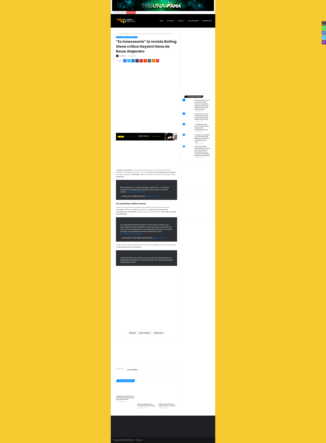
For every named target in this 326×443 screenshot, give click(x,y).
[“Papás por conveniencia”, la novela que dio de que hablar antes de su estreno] (125, 389)
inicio (161, 20)
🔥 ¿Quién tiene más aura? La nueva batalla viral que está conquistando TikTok (201, 127)
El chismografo (125, 33)
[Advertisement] (146, 154)
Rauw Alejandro (145, 333)
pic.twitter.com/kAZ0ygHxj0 (131, 234)
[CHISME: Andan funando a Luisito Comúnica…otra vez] (167, 393)
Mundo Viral (127, 37)
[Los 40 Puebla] (126, 21)
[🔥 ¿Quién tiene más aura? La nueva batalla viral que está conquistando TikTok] (188, 128)
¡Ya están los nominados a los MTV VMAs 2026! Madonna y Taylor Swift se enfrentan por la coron (202, 138)
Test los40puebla (193, 20)
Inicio (118, 33)
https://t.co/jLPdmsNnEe (135, 192)
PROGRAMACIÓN (206, 20)
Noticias (180, 20)
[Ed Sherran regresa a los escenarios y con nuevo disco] (146, 393)
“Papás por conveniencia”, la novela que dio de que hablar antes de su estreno (125, 397)
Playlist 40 (134, 37)
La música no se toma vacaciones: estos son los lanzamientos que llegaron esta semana (201, 116)
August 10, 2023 (151, 196)
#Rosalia (133, 333)
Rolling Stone (159, 333)
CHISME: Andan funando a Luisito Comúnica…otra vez (166, 405)
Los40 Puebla (122, 56)
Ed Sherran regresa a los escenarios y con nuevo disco (146, 405)
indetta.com (139, 440)
